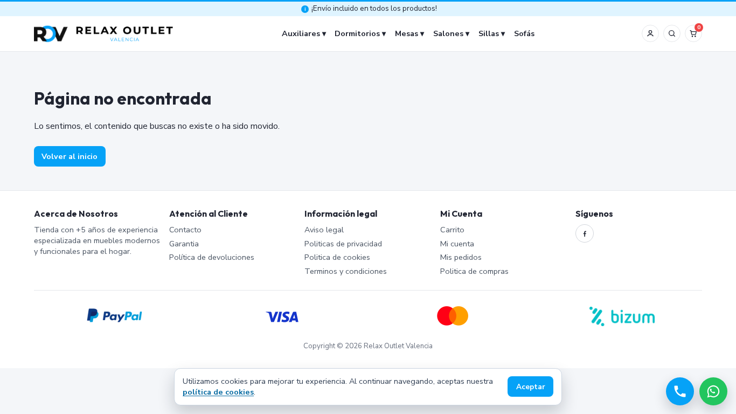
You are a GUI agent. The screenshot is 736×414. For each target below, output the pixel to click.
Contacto (185, 229)
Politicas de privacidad (343, 243)
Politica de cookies (337, 257)
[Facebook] (584, 233)
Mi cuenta (457, 243)
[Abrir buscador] (672, 33)
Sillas (488, 33)
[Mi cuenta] (650, 33)
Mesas (406, 33)
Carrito (452, 229)
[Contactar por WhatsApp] (713, 391)
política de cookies (218, 392)
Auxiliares (301, 33)
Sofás (524, 33)
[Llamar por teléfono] (680, 391)
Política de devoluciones (211, 257)
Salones (448, 33)
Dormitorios (357, 33)
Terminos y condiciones (345, 271)
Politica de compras (474, 271)
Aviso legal (324, 229)
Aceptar (530, 387)
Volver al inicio (69, 156)
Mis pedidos (461, 257)
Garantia (184, 243)
